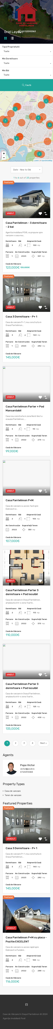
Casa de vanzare (13, 791)
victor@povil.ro (27, 769)
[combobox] (26, 52)
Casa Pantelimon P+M (19, 500)
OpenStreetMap (46, 160)
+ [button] (4, 153)
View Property (26, 836)
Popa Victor (27, 765)
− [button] (4, 157)
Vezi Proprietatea (26, 211)
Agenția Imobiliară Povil (14, 1018)
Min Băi (5, 70)
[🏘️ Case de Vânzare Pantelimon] (26, 25)
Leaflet (36, 160)
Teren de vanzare (13, 795)
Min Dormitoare (10, 59)
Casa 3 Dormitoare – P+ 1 (21, 316)
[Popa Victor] (11, 773)
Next (42, 743)
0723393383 (29, 31)
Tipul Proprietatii (11, 47)
